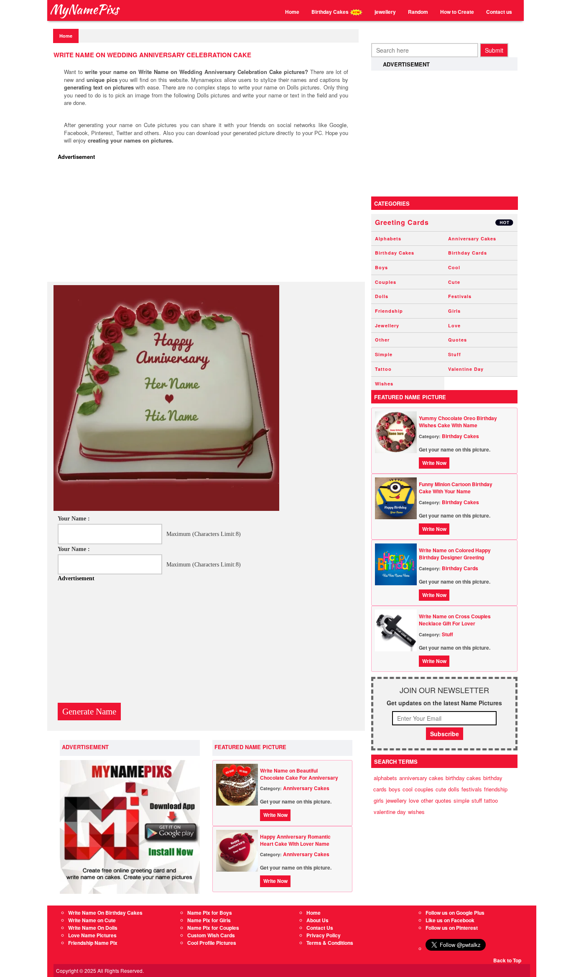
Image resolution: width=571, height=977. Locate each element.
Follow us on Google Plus (455, 912)
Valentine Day (466, 369)
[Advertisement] (208, 223)
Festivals (460, 296)
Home (292, 11)
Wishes (384, 383)
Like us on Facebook (450, 920)
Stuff (454, 354)
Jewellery (387, 325)
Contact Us (319, 927)
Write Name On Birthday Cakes (105, 912)
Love (454, 325)
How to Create (457, 11)
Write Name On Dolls (92, 927)
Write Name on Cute (92, 920)
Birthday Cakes (330, 11)
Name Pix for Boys (209, 912)
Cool (454, 267)
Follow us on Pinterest (452, 927)
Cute (454, 282)
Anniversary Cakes (306, 788)
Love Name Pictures (92, 935)
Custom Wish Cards (211, 935)
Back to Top (507, 960)
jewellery (385, 11)
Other (382, 340)
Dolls (381, 296)
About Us (317, 920)
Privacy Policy (323, 935)
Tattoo (383, 369)
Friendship (389, 311)
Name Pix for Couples (213, 927)
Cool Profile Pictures (211, 942)
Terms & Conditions (329, 942)
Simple (384, 354)
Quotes (457, 340)
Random (418, 11)
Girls (454, 311)
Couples (385, 282)
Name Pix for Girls (209, 920)
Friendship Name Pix (92, 942)
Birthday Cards (467, 253)
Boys (381, 267)
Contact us (499, 11)
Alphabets (388, 238)
